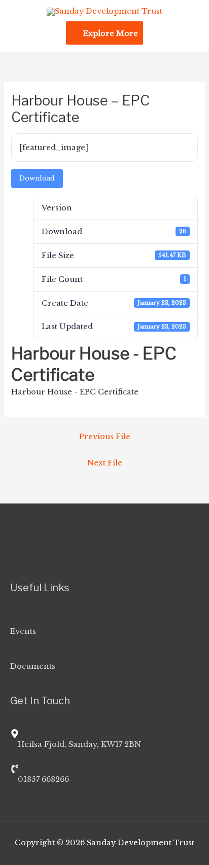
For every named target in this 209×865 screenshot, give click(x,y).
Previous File (104, 436)
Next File (104, 462)
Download (37, 178)
